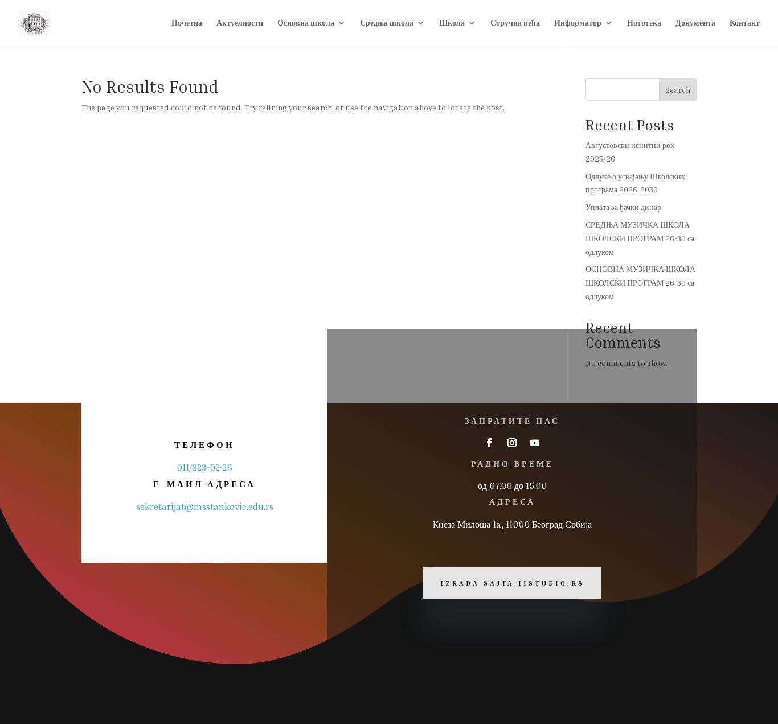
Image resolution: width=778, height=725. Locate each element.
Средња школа (386, 23)
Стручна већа (515, 23)
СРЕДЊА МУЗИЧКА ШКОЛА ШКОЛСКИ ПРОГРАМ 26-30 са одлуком (639, 238)
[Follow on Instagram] (512, 443)
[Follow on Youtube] (535, 443)
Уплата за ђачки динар (623, 207)
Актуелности (239, 23)
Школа (452, 23)
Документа (695, 23)
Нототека (644, 23)
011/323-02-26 (204, 467)
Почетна (186, 23)
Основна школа (305, 23)
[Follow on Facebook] (489, 443)
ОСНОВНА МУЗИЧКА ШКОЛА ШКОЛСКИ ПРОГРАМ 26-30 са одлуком (640, 282)
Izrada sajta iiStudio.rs (512, 583)
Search (677, 89)
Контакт (745, 23)
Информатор (577, 23)
